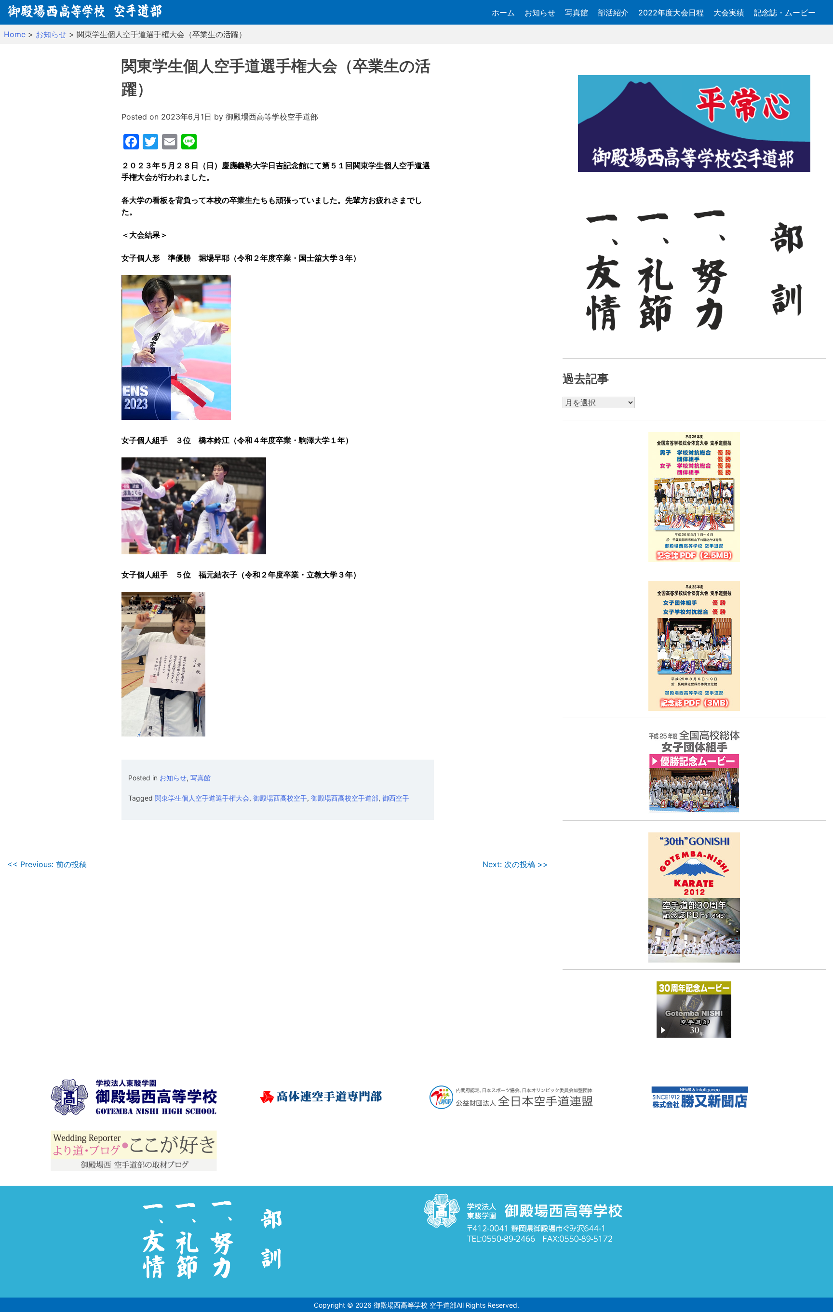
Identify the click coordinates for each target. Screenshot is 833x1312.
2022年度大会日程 (671, 12)
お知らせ (539, 12)
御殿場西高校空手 (280, 798)
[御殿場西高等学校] (134, 1098)
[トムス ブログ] (134, 1151)
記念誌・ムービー (785, 12)
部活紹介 (613, 12)
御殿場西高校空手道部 (344, 798)
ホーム (503, 12)
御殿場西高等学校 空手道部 (415, 1305)
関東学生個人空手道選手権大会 (202, 798)
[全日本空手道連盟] (511, 1098)
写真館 (576, 12)
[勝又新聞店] (699, 1098)
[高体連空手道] (322, 1098)
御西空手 (395, 798)
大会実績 (728, 12)
